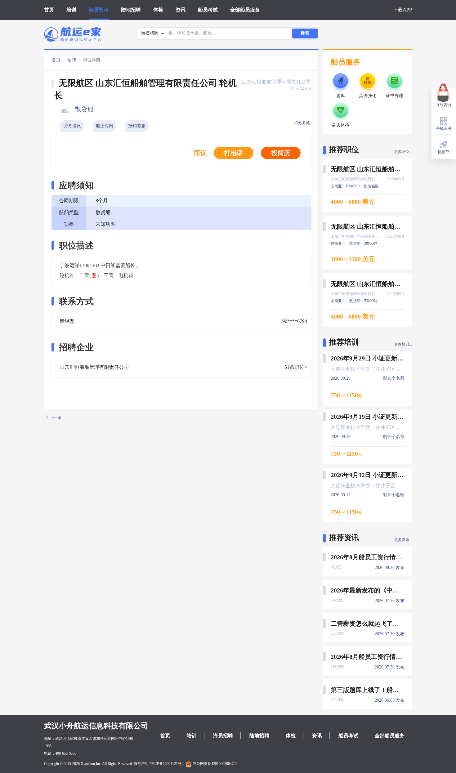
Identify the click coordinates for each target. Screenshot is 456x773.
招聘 (71, 60)
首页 (49, 9)
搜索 (305, 33)
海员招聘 (99, 9)
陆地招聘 (131, 9)
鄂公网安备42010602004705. (215, 764)
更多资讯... (403, 540)
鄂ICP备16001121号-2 (167, 764)
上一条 (55, 418)
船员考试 (208, 9)
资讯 (181, 9)
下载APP (402, 9)
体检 (158, 9)
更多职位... (403, 152)
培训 (71, 9)
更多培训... (403, 344)
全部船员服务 (245, 9)
